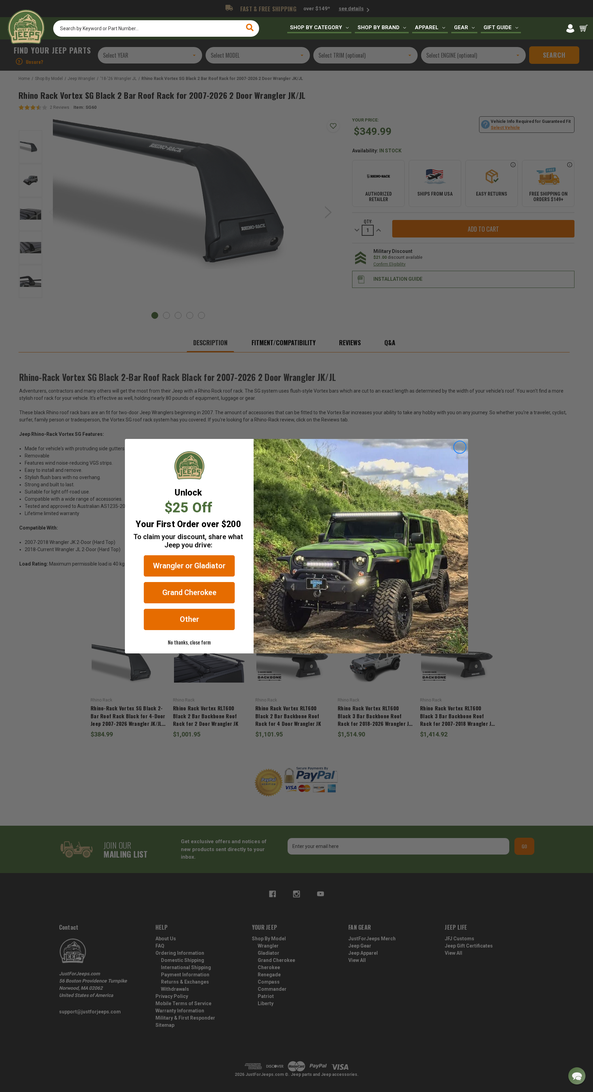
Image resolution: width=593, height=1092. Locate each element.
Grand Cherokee (189, 592)
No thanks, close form (189, 642)
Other (189, 619)
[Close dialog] (459, 447)
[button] (576, 1075)
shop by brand (378, 27)
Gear (461, 27)
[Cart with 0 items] (584, 28)
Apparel (427, 27)
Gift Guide (498, 27)
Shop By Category (316, 27)
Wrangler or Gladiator (189, 565)
